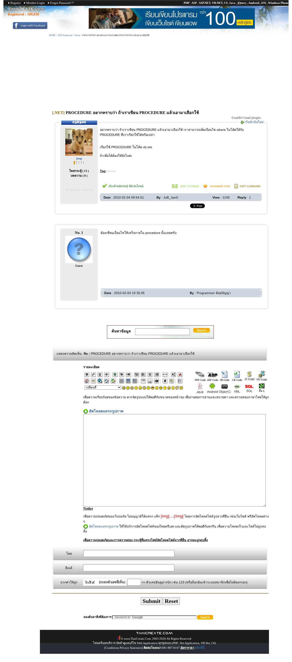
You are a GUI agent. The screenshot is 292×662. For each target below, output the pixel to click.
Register (15, 3)
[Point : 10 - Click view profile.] (79, 162)
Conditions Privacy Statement (123, 647)
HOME (52, 35)
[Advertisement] (146, 71)
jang (79, 158)
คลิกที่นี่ (200, 647)
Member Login (35, 3)
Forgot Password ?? (62, 3)
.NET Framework (65, 35)
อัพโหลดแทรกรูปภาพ (103, 526)
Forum (77, 35)
